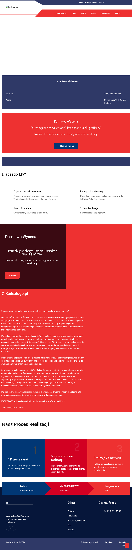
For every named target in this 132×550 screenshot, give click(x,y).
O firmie (71, 511)
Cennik (93, 13)
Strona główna (60, 13)
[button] (66, 146)
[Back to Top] (127, 545)
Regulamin (72, 516)
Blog (70, 525)
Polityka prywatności (76, 520)
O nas (74, 13)
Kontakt (118, 13)
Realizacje (105, 13)
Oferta (83, 13)
